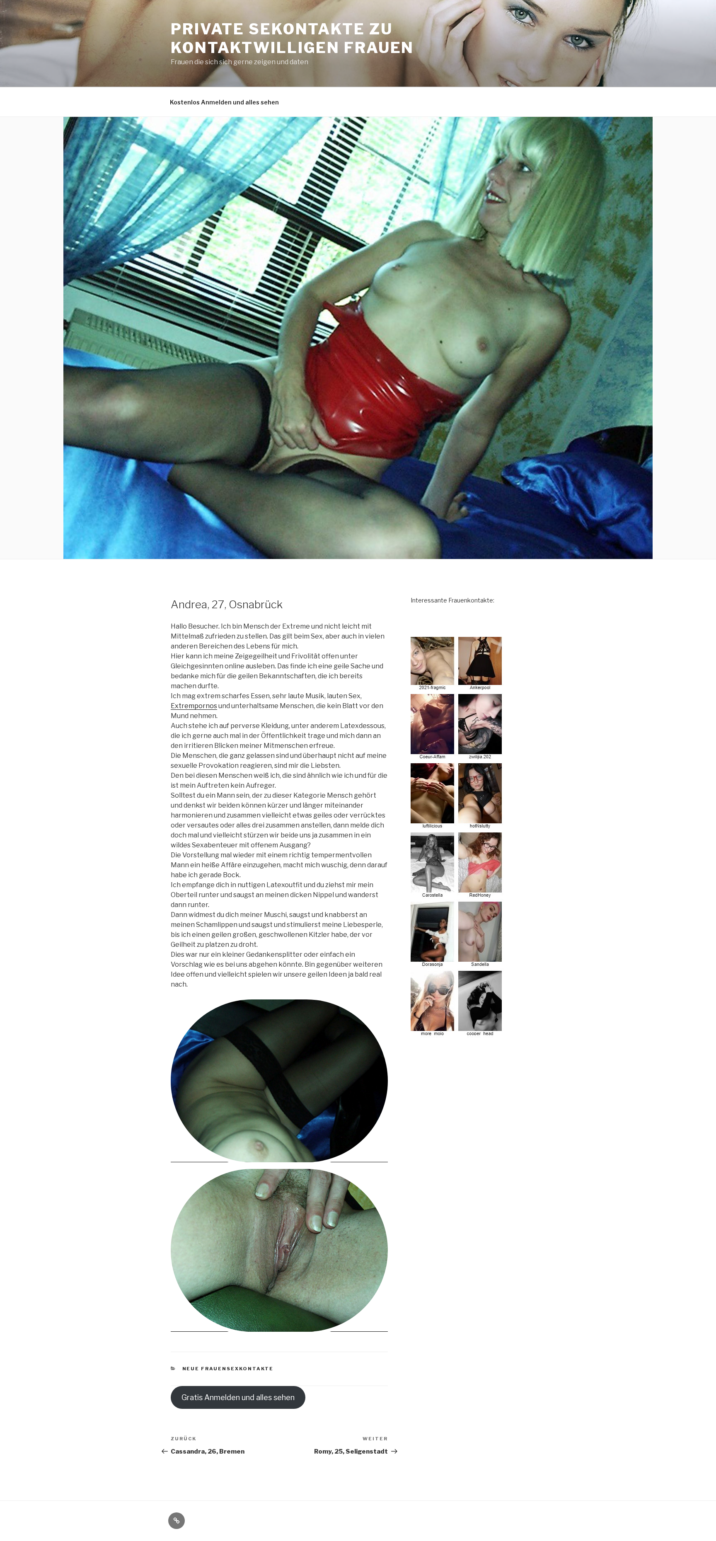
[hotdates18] (457, 837)
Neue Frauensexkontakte (228, 1369)
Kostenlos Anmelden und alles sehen (224, 102)
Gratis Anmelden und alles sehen (238, 1397)
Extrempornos (194, 706)
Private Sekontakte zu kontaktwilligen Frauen (292, 38)
